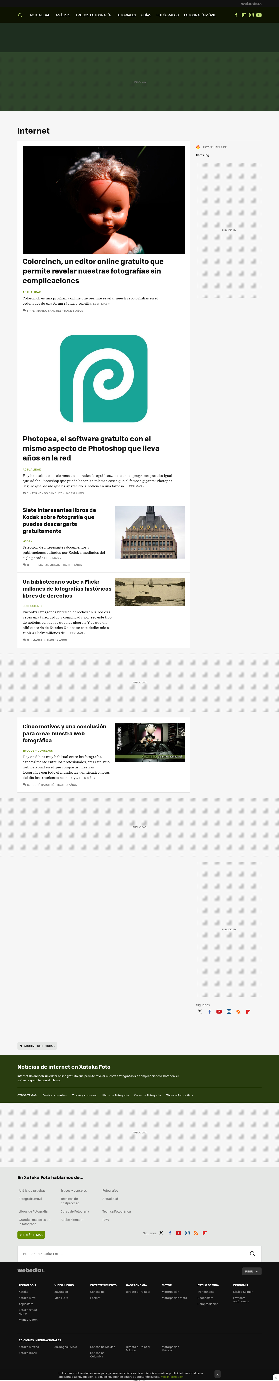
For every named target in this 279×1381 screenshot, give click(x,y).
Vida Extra (61, 1298)
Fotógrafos (110, 1190)
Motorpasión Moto (174, 1298)
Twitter (199, 1010)
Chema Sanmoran (46, 565)
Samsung (202, 155)
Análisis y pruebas (55, 1095)
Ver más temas (31, 1235)
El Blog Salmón (243, 1291)
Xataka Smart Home (28, 1311)
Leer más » (101, 303)
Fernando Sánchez (46, 310)
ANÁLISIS (63, 14)
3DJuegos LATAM (65, 1347)
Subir (248, 1271)
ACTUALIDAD (40, 14)
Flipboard (243, 15)
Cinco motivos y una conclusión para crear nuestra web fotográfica (64, 733)
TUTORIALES (126, 14)
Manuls (38, 640)
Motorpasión (170, 1291)
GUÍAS (146, 14)
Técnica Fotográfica (179, 1095)
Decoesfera (205, 1298)
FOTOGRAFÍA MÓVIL (200, 14)
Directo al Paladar (138, 1291)
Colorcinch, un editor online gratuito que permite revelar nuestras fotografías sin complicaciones (93, 270)
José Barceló (43, 785)
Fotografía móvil (30, 1198)
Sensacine (97, 1291)
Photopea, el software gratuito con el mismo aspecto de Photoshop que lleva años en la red (91, 448)
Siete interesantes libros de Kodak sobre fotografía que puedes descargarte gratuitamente (59, 520)
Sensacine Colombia (97, 1354)
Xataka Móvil (27, 1298)
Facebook (236, 15)
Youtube (259, 15)
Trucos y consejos (38, 750)
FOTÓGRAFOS (168, 14)
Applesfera (26, 1304)
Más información (172, 1376)
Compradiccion (207, 1304)
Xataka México (29, 1347)
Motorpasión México (170, 1348)
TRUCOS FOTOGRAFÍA (93, 14)
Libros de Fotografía (115, 1095)
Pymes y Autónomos (241, 1299)
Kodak (27, 541)
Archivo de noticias (39, 1046)
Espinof (95, 1298)
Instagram (251, 15)
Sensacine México (102, 1347)
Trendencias (205, 1291)
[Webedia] (251, 3)
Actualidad (32, 292)
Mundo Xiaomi (28, 1319)
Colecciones (33, 606)
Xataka (23, 1291)
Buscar (253, 1254)
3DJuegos (61, 1291)
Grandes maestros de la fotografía (34, 1221)
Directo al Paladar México (138, 1348)
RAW (105, 1219)
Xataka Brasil (28, 1353)
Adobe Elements (72, 1219)
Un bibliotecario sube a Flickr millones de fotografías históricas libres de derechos (67, 588)
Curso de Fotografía (147, 1095)
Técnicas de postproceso (70, 1200)
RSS (238, 1010)
